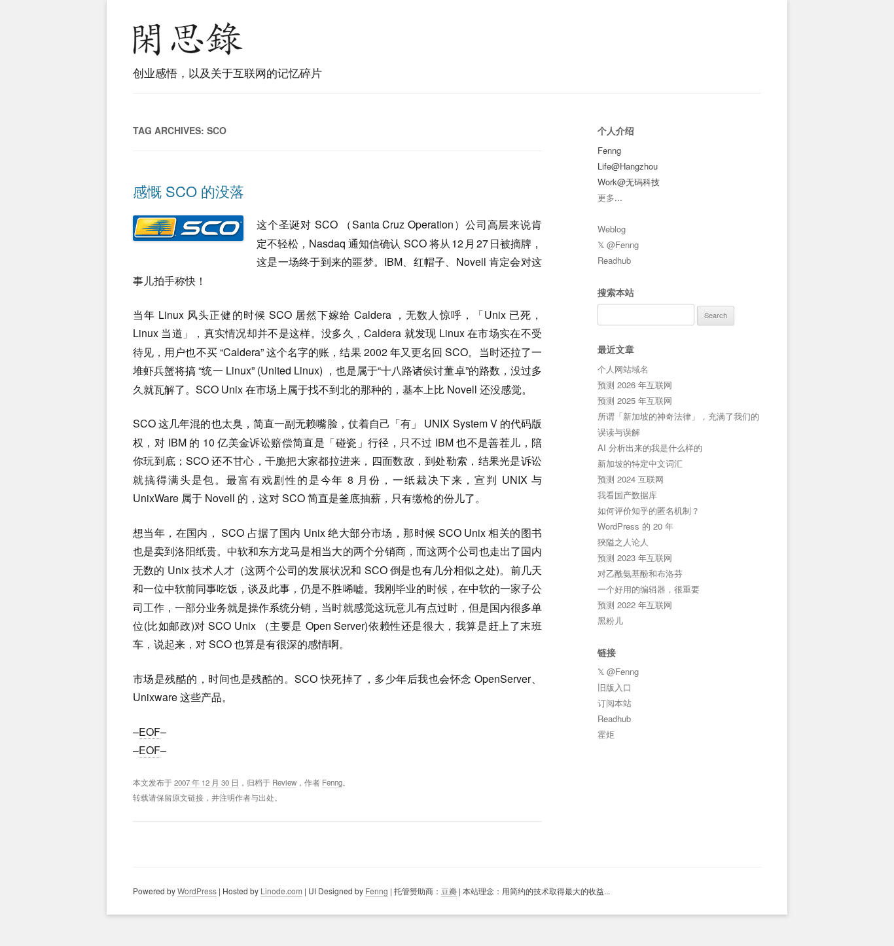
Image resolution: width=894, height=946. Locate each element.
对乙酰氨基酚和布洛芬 (640, 573)
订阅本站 (615, 703)
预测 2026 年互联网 (635, 384)
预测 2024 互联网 (631, 479)
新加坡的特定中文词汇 (640, 463)
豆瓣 (449, 890)
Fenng (332, 782)
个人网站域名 (623, 369)
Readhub (614, 260)
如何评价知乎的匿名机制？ (649, 510)
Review (284, 782)
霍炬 (606, 734)
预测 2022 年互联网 (635, 604)
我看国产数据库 (627, 494)
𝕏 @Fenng (618, 244)
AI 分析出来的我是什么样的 (650, 447)
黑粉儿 (610, 620)
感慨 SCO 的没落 (188, 191)
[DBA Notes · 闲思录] (188, 39)
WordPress (197, 890)
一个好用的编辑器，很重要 (649, 589)
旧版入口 (615, 687)
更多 (606, 197)
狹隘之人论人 (623, 542)
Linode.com (281, 890)
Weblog (612, 229)
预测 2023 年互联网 (635, 557)
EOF (149, 731)
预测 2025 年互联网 (635, 400)
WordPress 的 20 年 (635, 526)
